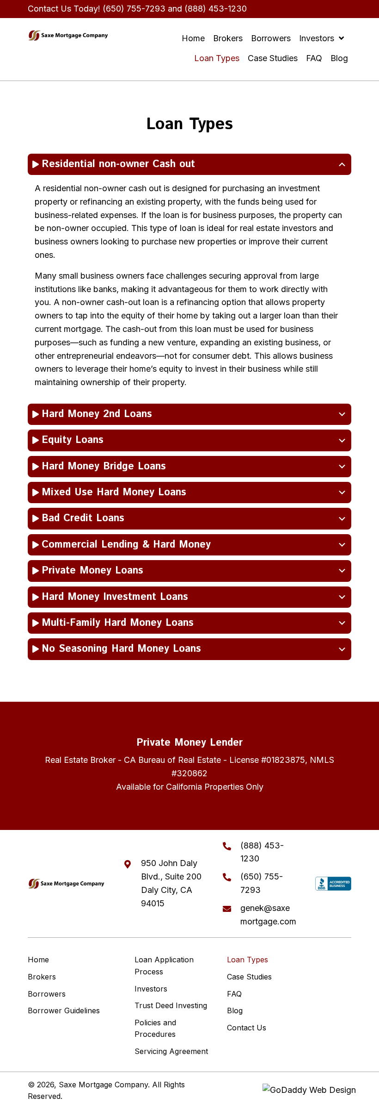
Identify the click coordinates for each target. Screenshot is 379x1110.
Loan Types (247, 959)
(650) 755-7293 (134, 8)
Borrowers (47, 993)
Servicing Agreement (171, 1051)
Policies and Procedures (155, 1028)
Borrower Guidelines (64, 1010)
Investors (150, 988)
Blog (235, 1010)
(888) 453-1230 (215, 8)
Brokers (42, 976)
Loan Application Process (164, 965)
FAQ (234, 993)
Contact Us (246, 1027)
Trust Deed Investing (170, 1005)
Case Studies (249, 976)
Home (38, 959)
